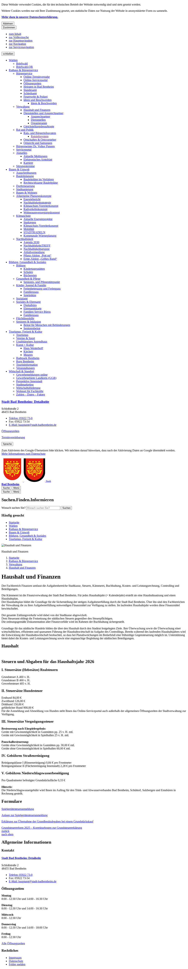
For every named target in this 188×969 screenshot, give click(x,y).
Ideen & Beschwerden (44, 103)
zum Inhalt (15, 33)
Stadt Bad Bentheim (25, 402)
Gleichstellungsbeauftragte (39, 126)
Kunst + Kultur (25, 344)
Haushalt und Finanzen (37, 109)
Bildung (21, 265)
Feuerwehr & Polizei (36, 96)
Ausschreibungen (26, 172)
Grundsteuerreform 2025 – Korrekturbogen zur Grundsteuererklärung (41, 827)
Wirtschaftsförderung (28, 387)
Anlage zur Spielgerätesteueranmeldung (24, 815)
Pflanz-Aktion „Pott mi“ (37, 255)
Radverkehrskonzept (35, 209)
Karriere (28, 162)
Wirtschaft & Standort (21, 371)
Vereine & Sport (25, 338)
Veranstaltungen (25, 368)
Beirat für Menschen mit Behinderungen (47, 325)
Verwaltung (23, 106)
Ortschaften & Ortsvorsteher (40, 139)
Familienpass (31, 291)
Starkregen (30, 222)
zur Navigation (17, 43)
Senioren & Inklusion (28, 321)
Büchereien (30, 275)
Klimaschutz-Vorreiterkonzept (41, 205)
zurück (5, 831)
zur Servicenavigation (21, 47)
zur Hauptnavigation (20, 40)
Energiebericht (32, 199)
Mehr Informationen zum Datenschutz (23, 453)
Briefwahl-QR (24, 66)
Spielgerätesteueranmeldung (17, 809)
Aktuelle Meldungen (35, 156)
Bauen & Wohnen (26, 192)
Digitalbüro (30, 305)
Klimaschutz (23, 215)
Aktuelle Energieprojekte (38, 219)
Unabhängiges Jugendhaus (31, 341)
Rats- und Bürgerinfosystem (40, 133)
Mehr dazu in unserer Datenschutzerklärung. (29, 17)
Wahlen (13, 60)
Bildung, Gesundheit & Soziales (27, 262)
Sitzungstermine (25, 166)
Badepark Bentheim (27, 358)
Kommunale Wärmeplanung (40, 235)
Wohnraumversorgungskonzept (42, 212)
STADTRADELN (34, 232)
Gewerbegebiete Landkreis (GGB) (36, 378)
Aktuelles (21, 152)
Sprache (7, 444)
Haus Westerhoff (33, 348)
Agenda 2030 (31, 242)
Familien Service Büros (37, 311)
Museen (28, 354)
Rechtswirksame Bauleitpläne (41, 182)
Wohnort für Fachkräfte (29, 391)
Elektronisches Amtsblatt (38, 159)
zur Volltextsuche (19, 37)
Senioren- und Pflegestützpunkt (42, 282)
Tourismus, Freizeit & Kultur (25, 331)
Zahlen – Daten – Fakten (30, 394)
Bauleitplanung (25, 176)
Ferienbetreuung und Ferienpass (42, 288)
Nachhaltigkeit (24, 239)
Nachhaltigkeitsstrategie (37, 202)
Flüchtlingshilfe (25, 318)
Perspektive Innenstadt (29, 381)
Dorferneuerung (25, 186)
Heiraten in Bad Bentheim (39, 86)
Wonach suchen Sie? (13, 507)
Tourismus (22, 334)
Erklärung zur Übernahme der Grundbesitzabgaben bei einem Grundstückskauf (47, 821)
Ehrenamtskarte (32, 308)
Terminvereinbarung (13, 437)
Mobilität (29, 229)
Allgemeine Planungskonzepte (33, 195)
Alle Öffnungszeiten (13, 943)
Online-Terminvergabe (37, 76)
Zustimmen (9, 27)
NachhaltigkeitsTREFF (37, 245)
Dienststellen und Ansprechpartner (43, 113)
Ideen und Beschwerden (38, 99)
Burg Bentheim (25, 361)
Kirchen (28, 351)
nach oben (7, 834)
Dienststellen (38, 119)
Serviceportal (23, 149)
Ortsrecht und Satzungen (38, 143)
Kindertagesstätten (34, 268)
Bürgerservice (24, 73)
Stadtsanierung (24, 189)
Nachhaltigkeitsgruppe (37, 248)
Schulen (28, 272)
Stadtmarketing (25, 384)
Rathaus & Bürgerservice (23, 70)
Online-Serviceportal (36, 80)
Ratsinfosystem (39, 136)
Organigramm (39, 123)
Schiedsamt (30, 93)
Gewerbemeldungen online (32, 374)
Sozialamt (22, 298)
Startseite (14, 557)
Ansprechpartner (40, 116)
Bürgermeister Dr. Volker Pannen (35, 146)
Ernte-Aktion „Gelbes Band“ (40, 258)
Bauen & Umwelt (19, 169)
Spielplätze (30, 295)
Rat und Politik (25, 129)
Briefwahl (22, 63)
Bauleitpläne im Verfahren (39, 179)
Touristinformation (27, 364)
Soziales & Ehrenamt (28, 301)
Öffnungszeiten (32, 83)
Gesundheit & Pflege (28, 278)
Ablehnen (8, 23)
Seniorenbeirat (32, 328)
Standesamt (30, 90)
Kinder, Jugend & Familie (31, 285)
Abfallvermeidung (34, 252)
